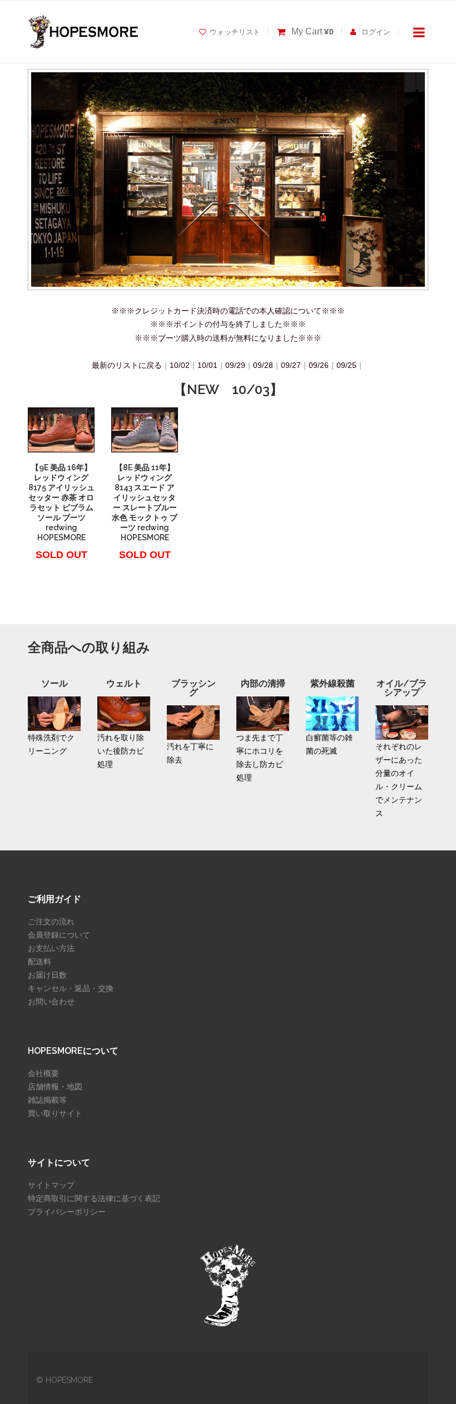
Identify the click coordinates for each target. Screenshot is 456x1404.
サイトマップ (51, 1185)
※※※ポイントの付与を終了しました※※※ (228, 324)
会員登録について (59, 934)
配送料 (39, 961)
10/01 (207, 365)
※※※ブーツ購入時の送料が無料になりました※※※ (228, 337)
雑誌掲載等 (47, 1100)
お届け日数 (47, 974)
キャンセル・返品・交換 (70, 988)
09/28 (263, 365)
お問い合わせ (51, 1001)
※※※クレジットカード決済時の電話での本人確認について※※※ (228, 310)
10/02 (180, 365)
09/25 (346, 365)
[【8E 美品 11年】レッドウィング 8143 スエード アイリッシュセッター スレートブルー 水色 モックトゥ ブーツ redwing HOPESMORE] (144, 429)
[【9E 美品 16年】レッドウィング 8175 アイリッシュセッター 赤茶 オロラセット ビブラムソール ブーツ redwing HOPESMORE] (61, 429)
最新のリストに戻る (127, 365)
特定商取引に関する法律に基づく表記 (94, 1198)
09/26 (319, 365)
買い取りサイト (55, 1113)
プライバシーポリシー (67, 1211)
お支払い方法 (51, 948)
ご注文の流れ (51, 921)
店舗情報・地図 (55, 1086)
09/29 (235, 365)
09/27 (291, 365)
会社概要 (43, 1073)
